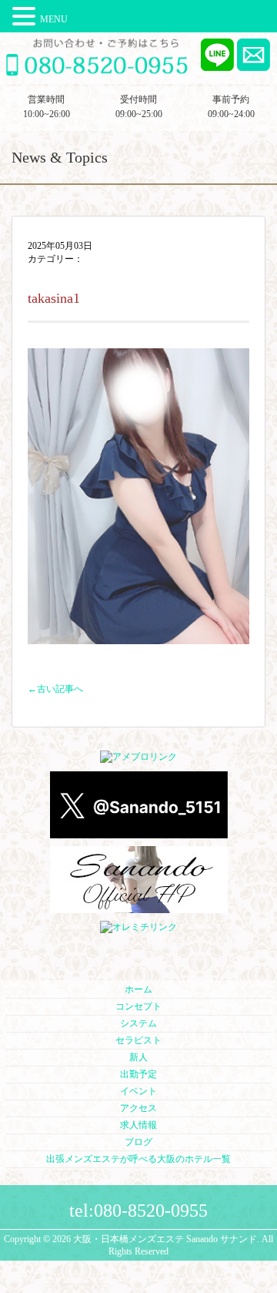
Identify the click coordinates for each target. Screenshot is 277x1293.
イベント (138, 1091)
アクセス (138, 1108)
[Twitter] (139, 832)
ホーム (138, 989)
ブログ (138, 1142)
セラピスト (138, 1040)
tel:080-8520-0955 (138, 1211)
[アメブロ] (138, 757)
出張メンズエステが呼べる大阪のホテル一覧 (138, 1159)
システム (138, 1023)
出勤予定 (138, 1074)
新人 (138, 1057)
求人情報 (138, 1125)
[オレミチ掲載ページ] (138, 927)
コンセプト (138, 1006)
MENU (54, 19)
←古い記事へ (55, 688)
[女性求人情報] (139, 907)
